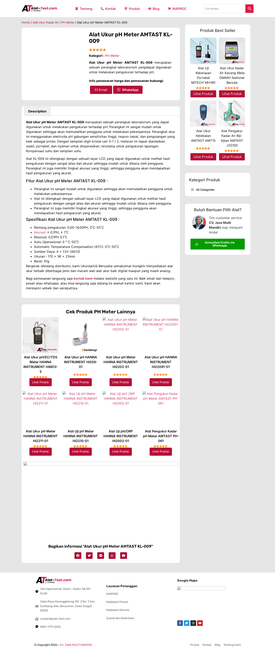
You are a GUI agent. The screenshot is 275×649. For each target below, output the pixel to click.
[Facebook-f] (180, 623)
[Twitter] (186, 623)
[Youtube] (200, 623)
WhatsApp (130, 90)
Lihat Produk (40, 382)
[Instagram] (193, 623)
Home (26, 22)
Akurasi (39, 232)
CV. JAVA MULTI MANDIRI (76, 645)
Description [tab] (37, 111)
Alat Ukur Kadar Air (46, 22)
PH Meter (67, 22)
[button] (77, 555)
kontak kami (83, 278)
